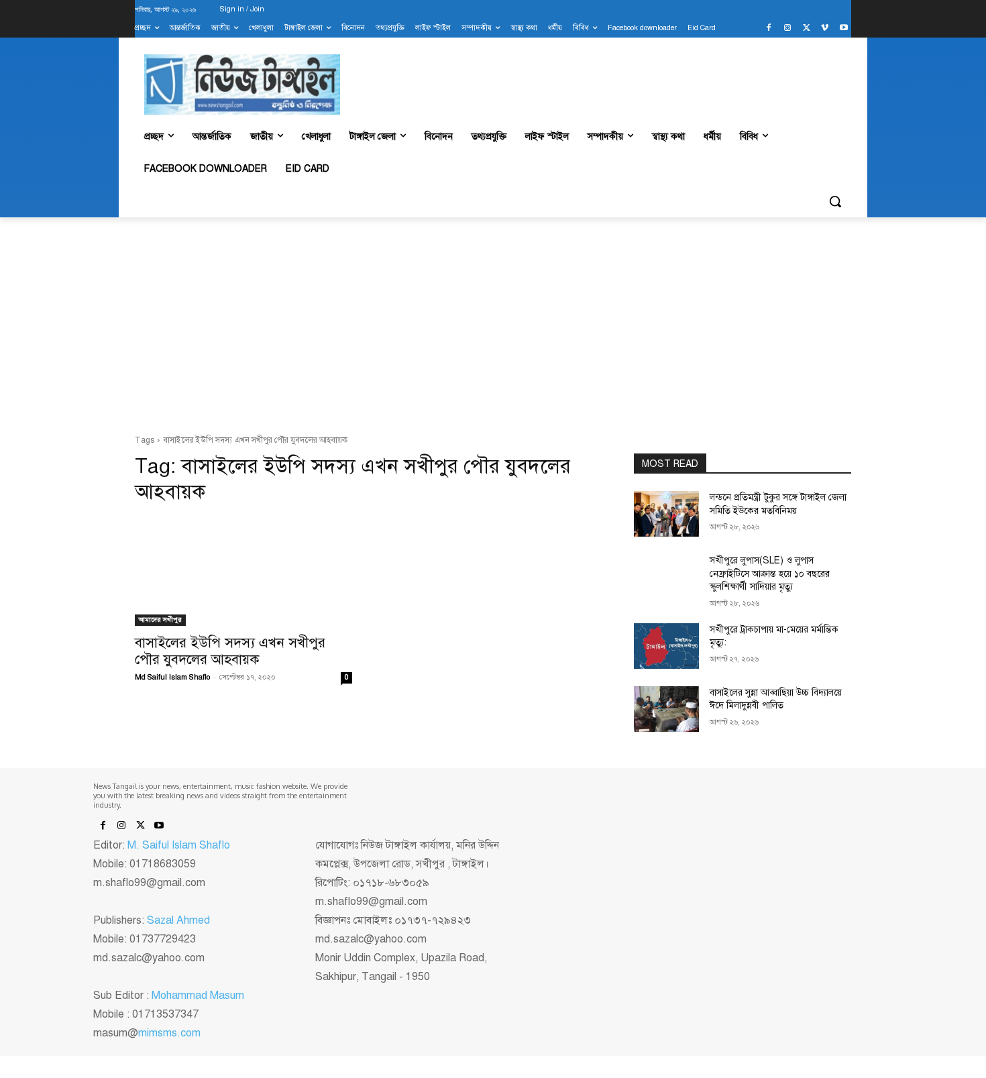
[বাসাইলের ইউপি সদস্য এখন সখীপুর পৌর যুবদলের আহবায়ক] (243, 571)
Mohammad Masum (198, 995)
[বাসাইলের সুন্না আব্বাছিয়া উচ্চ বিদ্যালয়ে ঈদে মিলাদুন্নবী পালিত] (666, 709)
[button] (835, 201)
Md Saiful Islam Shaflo (172, 677)
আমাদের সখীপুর (160, 619)
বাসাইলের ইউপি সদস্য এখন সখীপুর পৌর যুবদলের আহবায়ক (230, 651)
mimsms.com (169, 1033)
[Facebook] (769, 28)
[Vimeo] (824, 28)
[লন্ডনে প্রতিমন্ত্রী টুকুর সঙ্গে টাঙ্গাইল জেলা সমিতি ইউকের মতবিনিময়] (666, 514)
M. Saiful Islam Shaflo (178, 845)
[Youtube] (843, 28)
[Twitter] (806, 28)
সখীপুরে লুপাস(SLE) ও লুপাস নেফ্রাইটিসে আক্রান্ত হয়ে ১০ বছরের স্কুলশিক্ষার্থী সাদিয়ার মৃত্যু (770, 573)
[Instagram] (788, 28)
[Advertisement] (493, 326)
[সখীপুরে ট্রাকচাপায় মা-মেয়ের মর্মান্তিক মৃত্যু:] (666, 646)
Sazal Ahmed (178, 920)
